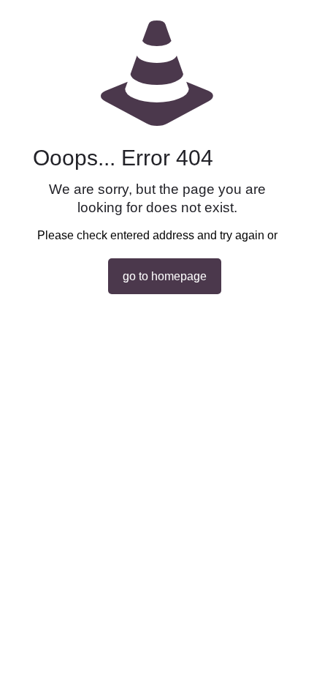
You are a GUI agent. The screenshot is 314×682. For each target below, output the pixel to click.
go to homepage (165, 276)
